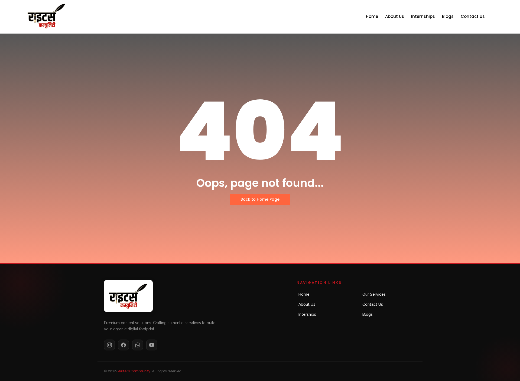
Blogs (448, 16)
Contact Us (473, 16)
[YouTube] (151, 345)
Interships (307, 314)
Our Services (374, 294)
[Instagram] (109, 345)
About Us (394, 16)
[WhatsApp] (137, 345)
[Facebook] (123, 345)
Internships (423, 16)
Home (372, 16)
